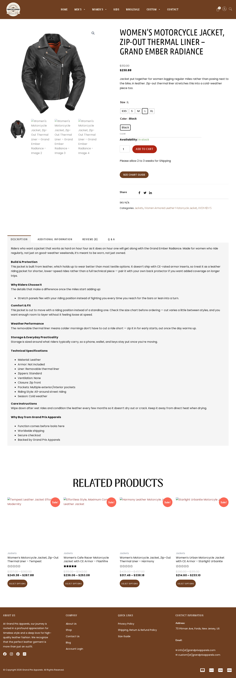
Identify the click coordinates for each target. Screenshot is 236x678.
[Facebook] (140, 193)
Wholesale (133, 9)
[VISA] (219, 670)
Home (64, 9)
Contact (173, 9)
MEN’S (78, 9)
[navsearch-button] (230, 9)
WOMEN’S (97, 9)
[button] (93, 33)
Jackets (138, 208)
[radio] (124, 111)
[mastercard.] (201, 670)
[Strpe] (228, 670)
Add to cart (144, 149)
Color (123, 118)
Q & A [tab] (111, 239)
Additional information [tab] (55, 239)
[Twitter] (146, 193)
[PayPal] (210, 670)
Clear (123, 133)
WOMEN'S (204, 208)
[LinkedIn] (151, 193)
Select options (17, 583)
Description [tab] (19, 239)
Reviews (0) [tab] (90, 239)
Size (122, 102)
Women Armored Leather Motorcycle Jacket (170, 208)
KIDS (116, 9)
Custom (152, 9)
